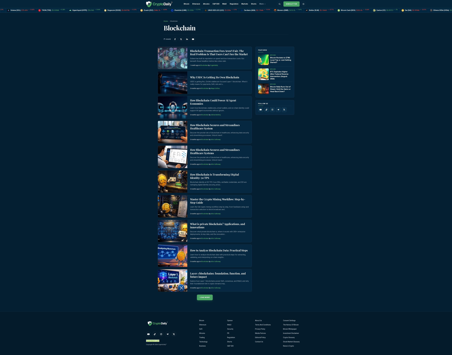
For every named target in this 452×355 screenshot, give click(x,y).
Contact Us (259, 342)
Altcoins (206, 4)
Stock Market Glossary (291, 342)
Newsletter (291, 4)
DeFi (200, 329)
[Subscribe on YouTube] (193, 39)
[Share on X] (181, 39)
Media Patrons (260, 333)
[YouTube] (260, 109)
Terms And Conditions (263, 325)
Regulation (234, 4)
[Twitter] (284, 109)
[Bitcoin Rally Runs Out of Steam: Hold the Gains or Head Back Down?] (263, 88)
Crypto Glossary (289, 337)
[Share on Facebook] (175, 39)
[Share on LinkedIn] (187, 39)
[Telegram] (278, 109)
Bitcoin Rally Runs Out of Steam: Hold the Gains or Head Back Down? (280, 89)
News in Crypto (288, 346)
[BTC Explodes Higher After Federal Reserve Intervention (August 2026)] (263, 74)
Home (166, 21)
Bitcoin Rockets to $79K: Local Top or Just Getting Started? (280, 60)
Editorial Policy (260, 337)
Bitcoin (186, 4)
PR (228, 333)
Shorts (253, 4)
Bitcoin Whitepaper (290, 329)
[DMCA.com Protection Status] (153, 340)
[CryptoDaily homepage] (159, 4)
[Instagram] (272, 109)
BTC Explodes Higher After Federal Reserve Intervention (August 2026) (279, 75)
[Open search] (279, 4)
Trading (202, 337)
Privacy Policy (260, 329)
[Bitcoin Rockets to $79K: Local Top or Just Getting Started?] (263, 59)
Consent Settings (289, 320)
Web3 (224, 4)
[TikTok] (266, 109)
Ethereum (196, 4)
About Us (258, 320)
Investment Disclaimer (291, 333)
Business (202, 346)
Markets (244, 4)
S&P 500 (216, 4)
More (261, 4)
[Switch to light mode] (303, 4)
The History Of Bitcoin (291, 325)
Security (230, 329)
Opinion (230, 320)
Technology (203, 342)
